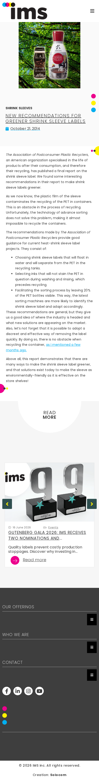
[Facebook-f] (6, 691)
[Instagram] (28, 691)
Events (53, 527)
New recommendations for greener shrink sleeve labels (46, 118)
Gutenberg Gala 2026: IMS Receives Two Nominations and (47, 535)
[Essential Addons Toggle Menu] (92, 619)
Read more (34, 560)
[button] (92, 504)
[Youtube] (39, 691)
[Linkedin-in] (17, 691)
